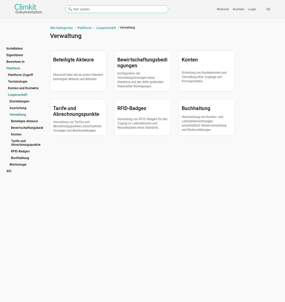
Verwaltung (18, 114)
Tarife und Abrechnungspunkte (26, 143)
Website (223, 9)
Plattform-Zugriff (20, 75)
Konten (16, 134)
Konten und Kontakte (23, 88)
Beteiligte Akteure (24, 121)
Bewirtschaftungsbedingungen (27, 128)
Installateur (14, 48)
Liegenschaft (17, 95)
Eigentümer (14, 55)
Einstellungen (19, 101)
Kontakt (239, 9)
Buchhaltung (20, 158)
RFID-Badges (20, 151)
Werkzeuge (18, 164)
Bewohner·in (15, 62)
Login (252, 9)
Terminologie (17, 81)
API (8, 171)
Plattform (13, 68)
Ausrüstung (18, 108)
